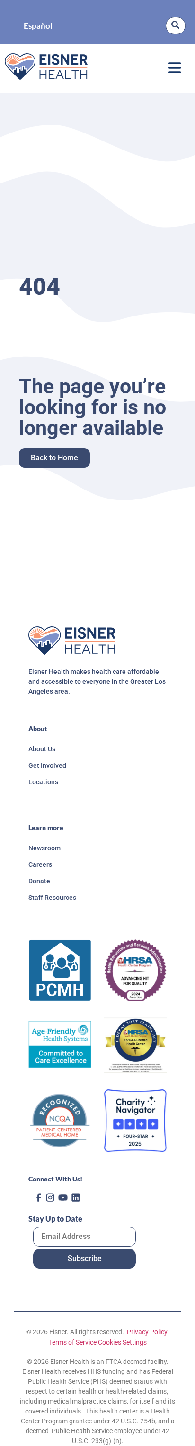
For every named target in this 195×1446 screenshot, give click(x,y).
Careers (40, 864)
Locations (43, 782)
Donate (39, 881)
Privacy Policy (146, 1332)
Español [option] (38, 26)
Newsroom (44, 848)
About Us (41, 749)
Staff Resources (52, 897)
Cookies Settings (122, 1342)
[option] (38, 25)
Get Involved (47, 765)
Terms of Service (73, 1342)
